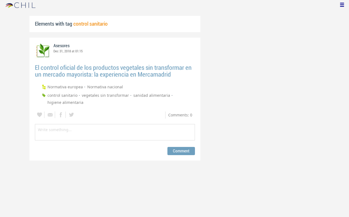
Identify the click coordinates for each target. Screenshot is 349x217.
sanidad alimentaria (151, 95)
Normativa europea (65, 86)
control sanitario (62, 95)
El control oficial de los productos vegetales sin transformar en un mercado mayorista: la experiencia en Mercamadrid (113, 71)
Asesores (61, 45)
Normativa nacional (105, 86)
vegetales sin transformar (105, 95)
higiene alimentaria (65, 102)
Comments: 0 (180, 114)
